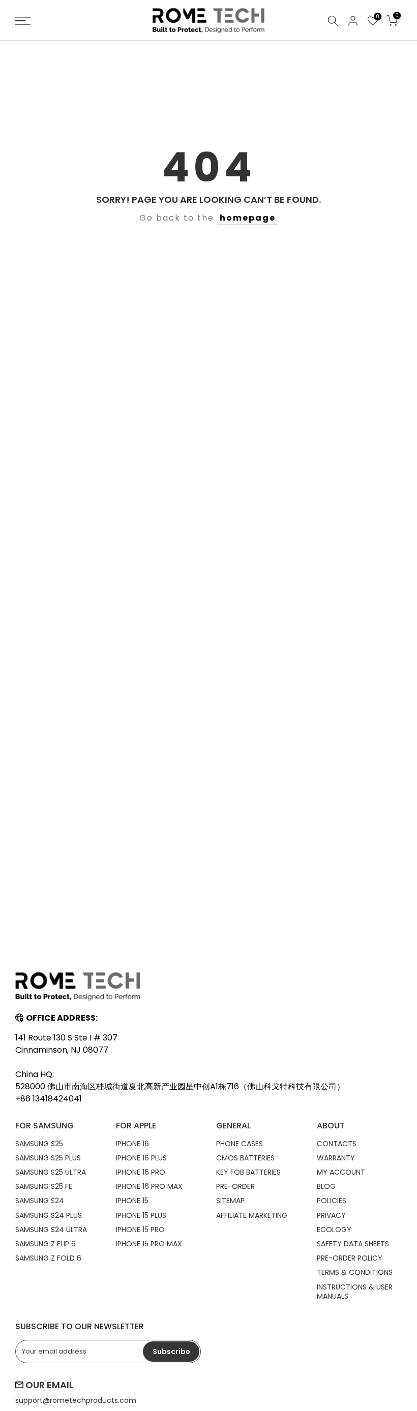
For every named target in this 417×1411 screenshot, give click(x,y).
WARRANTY (336, 1158)
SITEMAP (230, 1200)
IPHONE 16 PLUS (141, 1158)
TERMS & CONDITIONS (355, 1272)
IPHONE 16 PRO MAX (149, 1186)
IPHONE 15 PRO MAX (149, 1244)
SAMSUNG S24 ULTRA (51, 1229)
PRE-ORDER (235, 1186)
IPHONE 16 (132, 1144)
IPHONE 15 (132, 1200)
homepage (248, 218)
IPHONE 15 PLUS (141, 1215)
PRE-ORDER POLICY (349, 1258)
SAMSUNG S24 (39, 1200)
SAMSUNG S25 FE (43, 1186)
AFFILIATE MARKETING (251, 1215)
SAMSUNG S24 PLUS (48, 1215)
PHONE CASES (239, 1144)
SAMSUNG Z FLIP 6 (45, 1244)
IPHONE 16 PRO (140, 1172)
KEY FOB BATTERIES (248, 1172)
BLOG (326, 1186)
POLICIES (331, 1200)
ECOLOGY (334, 1229)
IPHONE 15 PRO (140, 1229)
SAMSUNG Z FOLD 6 (48, 1258)
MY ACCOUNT (341, 1172)
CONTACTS (336, 1144)
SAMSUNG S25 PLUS (48, 1158)
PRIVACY (331, 1215)
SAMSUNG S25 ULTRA (50, 1172)
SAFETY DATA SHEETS (353, 1244)
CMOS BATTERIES (245, 1158)
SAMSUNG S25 (39, 1144)
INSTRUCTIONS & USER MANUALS (355, 1291)
